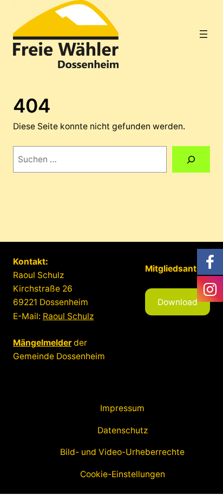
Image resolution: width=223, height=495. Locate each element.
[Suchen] (191, 159)
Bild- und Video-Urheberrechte (122, 452)
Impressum (122, 408)
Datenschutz (122, 430)
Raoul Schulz (68, 316)
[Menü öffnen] (203, 34)
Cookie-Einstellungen (122, 474)
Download (178, 302)
